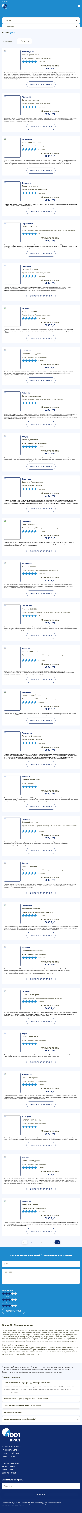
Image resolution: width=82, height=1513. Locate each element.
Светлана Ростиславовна (32, 480)
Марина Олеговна (29, 309)
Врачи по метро (9, 1456)
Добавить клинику (10, 1463)
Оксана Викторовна (30, 1076)
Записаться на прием (41, 84)
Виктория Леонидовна (31, 352)
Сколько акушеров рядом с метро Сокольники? (23, 1405)
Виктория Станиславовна (32, 949)
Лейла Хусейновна (30, 438)
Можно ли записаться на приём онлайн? (20, 1419)
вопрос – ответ (9, 1473)
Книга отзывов (9, 1466)
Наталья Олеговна (30, 267)
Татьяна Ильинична (30, 820)
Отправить (41, 1494)
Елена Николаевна (30, 184)
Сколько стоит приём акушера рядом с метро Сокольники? (28, 1383)
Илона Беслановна (30, 1035)
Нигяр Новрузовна (30, 522)
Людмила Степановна (31, 734)
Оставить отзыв (14, 1311)
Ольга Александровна (31, 394)
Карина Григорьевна (30, 53)
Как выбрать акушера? (13, 1412)
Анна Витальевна (29, 864)
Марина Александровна (32, 649)
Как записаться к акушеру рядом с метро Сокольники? (26, 1399)
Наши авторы (8, 1470)
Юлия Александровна (31, 1159)
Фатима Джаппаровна (31, 993)
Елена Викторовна (30, 225)
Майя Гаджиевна (29, 565)
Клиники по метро (10, 1450)
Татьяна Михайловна (31, 906)
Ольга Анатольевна (30, 98)
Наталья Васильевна (31, 778)
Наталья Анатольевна (31, 1118)
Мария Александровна (31, 140)
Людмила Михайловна (31, 693)
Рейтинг (24, 41)
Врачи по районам (10, 1453)
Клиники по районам (11, 1447)
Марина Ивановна (29, 607)
